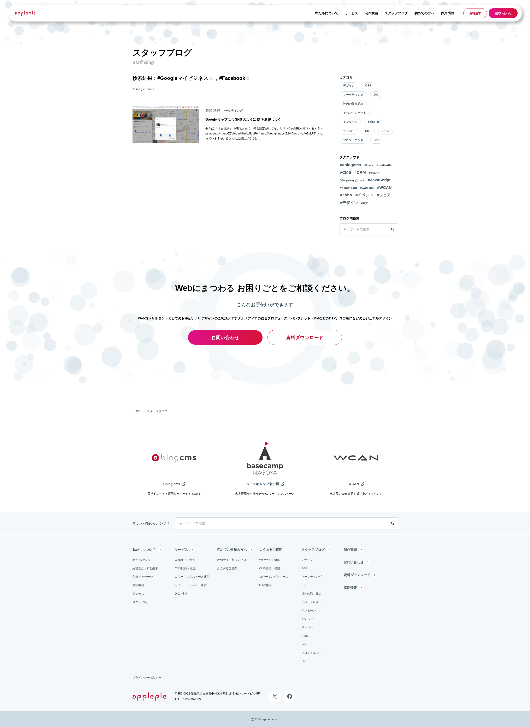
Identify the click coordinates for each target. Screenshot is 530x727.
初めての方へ (424, 13)
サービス (351, 13)
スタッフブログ (396, 13)
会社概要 (138, 585)
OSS (368, 85)
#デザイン (349, 202)
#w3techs (367, 188)
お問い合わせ (503, 13)
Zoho (385, 131)
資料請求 (475, 13)
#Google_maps (143, 89)
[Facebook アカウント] (289, 696)
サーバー (349, 131)
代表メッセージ (142, 576)
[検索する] (393, 229)
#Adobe (368, 165)
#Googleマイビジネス (352, 180)
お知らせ (373, 122)
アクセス (138, 593)
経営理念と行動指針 (145, 568)
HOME (136, 411)
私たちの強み (141, 559)
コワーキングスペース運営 (192, 576)
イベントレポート (354, 112)
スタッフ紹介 (141, 602)
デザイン (349, 85)
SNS (376, 140)
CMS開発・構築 (269, 568)
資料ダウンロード (305, 337)
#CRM (360, 172)
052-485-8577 (192, 699)
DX (376, 94)
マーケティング (353, 94)
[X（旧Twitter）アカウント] (274, 696)
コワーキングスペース (273, 576)
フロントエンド (353, 140)
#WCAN (384, 187)
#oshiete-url (348, 188)
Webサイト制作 (185, 559)
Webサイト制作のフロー (233, 559)
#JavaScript (379, 180)
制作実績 (371, 13)
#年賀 (364, 203)
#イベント (364, 195)
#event (374, 172)
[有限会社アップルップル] (25, 13)
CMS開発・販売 (185, 568)
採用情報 (447, 13)
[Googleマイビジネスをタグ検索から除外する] (210, 78)
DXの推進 (181, 593)
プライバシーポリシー (146, 677)
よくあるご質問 (227, 568)
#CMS (345, 172)
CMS (368, 131)
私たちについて (326, 13)
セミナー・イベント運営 (191, 585)
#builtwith (384, 165)
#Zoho (346, 195)
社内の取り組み (353, 103)
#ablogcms (350, 165)
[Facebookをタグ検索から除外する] (247, 78)
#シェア (384, 195)
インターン (350, 122)
